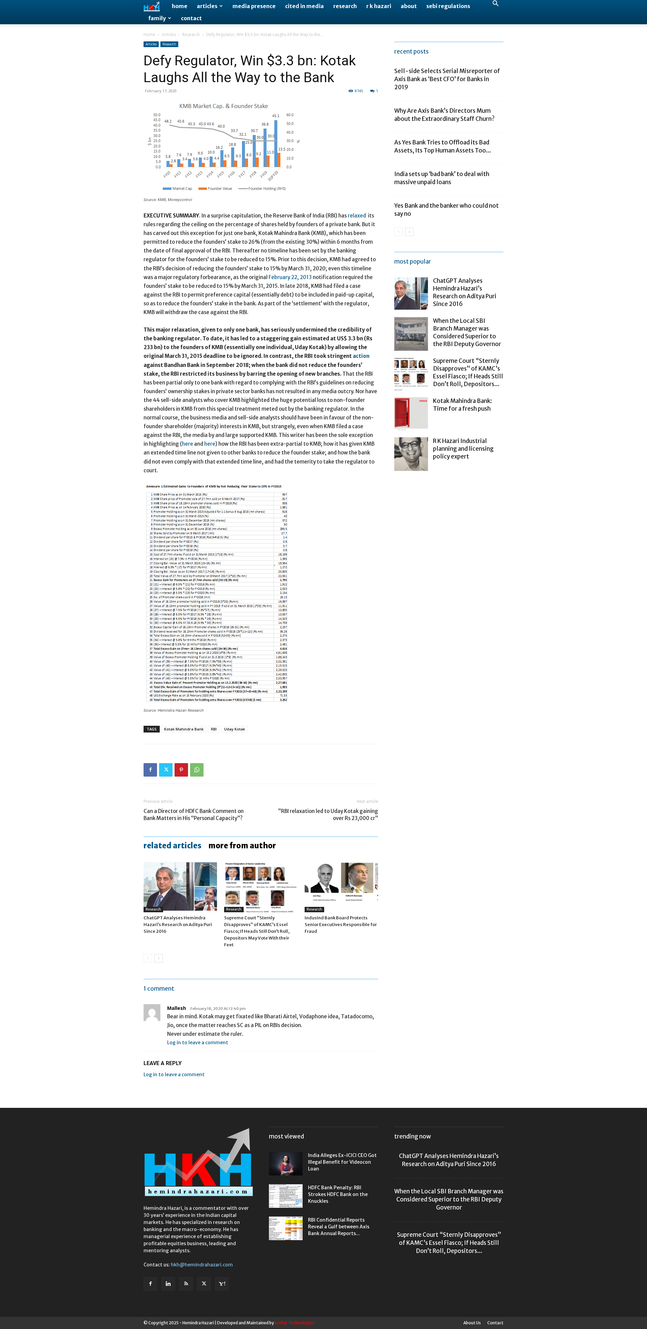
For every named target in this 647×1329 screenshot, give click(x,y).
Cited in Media (304, 6)
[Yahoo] (221, 1284)
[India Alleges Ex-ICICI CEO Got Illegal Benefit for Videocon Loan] (286, 1163)
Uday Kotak (234, 728)
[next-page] (158, 958)
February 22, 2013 (290, 277)
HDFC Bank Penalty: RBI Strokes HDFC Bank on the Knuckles (338, 1194)
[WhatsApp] (197, 770)
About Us (472, 1322)
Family (157, 18)
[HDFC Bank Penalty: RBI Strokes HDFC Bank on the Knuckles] (286, 1196)
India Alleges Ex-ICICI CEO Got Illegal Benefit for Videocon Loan (342, 1162)
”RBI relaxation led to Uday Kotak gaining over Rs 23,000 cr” (328, 814)
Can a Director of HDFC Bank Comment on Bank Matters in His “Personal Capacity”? (194, 814)
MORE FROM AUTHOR (242, 846)
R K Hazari (378, 6)
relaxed (357, 215)
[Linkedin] (168, 1284)
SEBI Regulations (448, 6)
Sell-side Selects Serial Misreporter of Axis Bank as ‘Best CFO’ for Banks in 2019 (447, 79)
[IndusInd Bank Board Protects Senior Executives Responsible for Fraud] (341, 887)
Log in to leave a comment (197, 1043)
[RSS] (186, 1284)
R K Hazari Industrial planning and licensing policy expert (463, 448)
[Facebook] (150, 770)
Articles (207, 6)
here (187, 444)
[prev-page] (148, 958)
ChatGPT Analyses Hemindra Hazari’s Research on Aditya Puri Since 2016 (178, 924)
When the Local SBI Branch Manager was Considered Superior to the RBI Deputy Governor (467, 332)
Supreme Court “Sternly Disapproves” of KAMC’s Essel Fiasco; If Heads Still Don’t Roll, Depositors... (468, 372)
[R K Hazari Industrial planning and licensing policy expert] (411, 454)
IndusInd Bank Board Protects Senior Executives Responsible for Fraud (341, 924)
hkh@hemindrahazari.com (202, 1265)
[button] (495, 4)
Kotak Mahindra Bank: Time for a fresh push (462, 404)
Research (345, 6)
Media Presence (254, 6)
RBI (214, 728)
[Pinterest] (181, 770)
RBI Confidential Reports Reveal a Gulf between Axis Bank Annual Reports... (338, 1226)
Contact (191, 18)
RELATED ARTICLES (173, 846)
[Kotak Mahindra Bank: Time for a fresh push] (411, 414)
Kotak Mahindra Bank (184, 728)
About (409, 6)
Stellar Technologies (294, 1322)
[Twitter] (166, 770)
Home (179, 6)
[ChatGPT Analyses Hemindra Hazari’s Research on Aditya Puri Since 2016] (180, 887)
